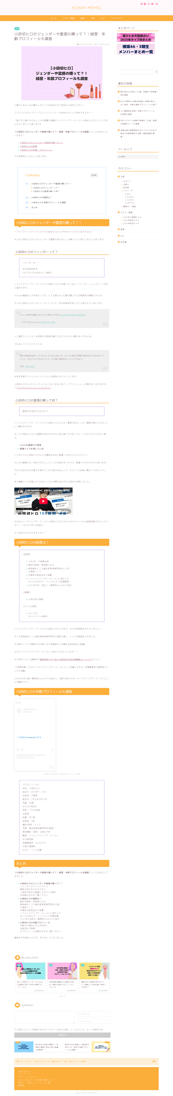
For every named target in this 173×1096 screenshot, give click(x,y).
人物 (92, 18)
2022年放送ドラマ (131, 220)
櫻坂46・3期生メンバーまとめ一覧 (34, 1082)
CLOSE (94, 175)
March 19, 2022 (48, 322)
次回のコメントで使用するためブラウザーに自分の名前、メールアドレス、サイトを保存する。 (61, 1029)
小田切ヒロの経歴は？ (41, 197)
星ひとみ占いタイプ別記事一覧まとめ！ (36, 1080)
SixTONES (130, 200)
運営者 (21, 1085)
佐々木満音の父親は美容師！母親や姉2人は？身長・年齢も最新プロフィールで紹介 (138, 103)
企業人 (126, 184)
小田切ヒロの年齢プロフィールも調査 (48, 202)
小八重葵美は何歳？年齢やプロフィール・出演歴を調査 (138, 112)
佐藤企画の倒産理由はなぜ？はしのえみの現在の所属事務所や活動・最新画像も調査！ (138, 133)
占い (103, 18)
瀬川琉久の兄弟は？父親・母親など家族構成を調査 (138, 93)
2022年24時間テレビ (132, 217)
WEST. (129, 194)
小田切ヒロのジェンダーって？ (46, 188)
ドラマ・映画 (68, 18)
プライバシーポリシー (28, 1077)
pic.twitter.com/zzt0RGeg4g (73, 315)
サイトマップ (116, 18)
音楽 (82, 18)
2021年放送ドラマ (131, 223)
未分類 (123, 242)
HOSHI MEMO (86, 7)
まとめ (34, 207)
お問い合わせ (24, 1071)
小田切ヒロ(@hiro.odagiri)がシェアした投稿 (62, 774)
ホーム (53, 18)
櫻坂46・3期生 (129, 206)
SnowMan (130, 197)
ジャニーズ (128, 190)
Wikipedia (30, 366)
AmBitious (131, 203)
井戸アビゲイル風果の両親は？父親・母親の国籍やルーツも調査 (138, 122)
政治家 (126, 187)
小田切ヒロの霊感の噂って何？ (46, 191)
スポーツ (127, 181)
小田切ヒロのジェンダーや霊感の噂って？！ (51, 183)
